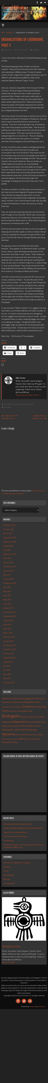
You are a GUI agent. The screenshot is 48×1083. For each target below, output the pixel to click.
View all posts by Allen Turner (28, 395)
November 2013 (9, 612)
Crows (26, 706)
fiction (37, 722)
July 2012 (6, 666)
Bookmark (7, 407)
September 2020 (9, 542)
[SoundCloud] (45, 2)
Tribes (15, 739)
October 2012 (8, 653)
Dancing (41, 706)
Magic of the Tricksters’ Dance (15, 832)
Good (10, 726)
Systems (40, 734)
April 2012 (7, 678)
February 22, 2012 (23, 50)
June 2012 (7, 670)
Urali (20, 738)
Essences (36, 717)
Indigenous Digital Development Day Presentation (23, 828)
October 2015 (8, 579)
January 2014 (8, 608)
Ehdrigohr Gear (26, 717)
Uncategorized (9, 883)
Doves (5, 710)
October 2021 (8, 529)
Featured (19, 722)
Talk (3, 739)
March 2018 (8, 562)
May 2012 (7, 674)
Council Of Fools (13, 7)
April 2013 (7, 629)
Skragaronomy (11, 946)
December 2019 (9, 554)
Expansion (7, 721)
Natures (19, 734)
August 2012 (8, 662)
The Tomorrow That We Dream (15, 836)
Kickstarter (7, 729)
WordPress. (41, 1006)
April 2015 (7, 595)
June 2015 (7, 587)
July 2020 (6, 550)
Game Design (8, 875)
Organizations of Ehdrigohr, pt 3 (39, 417)
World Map (13, 742)
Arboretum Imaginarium (24, 698)
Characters (35, 702)
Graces (15, 726)
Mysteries (26, 404)
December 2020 (9, 537)
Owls (32, 404)
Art (37, 698)
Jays (39, 726)
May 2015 (7, 591)
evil (42, 716)
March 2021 (8, 533)
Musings (6, 879)
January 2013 (8, 641)
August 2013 (8, 620)
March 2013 (8, 633)
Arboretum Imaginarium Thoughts (17, 863)
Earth (30, 711)
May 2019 (7, 558)
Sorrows (33, 734)
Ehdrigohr (9, 32)
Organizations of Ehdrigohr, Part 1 (9, 417)
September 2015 (9, 583)
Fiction (6, 871)
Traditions (9, 739)
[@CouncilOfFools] (41, 2)
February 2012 (9, 682)
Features (29, 722)
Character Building (20, 702)
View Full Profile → (9, 962)
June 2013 (7, 624)
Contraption (17, 707)
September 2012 (9, 658)
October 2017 (8, 571)
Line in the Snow (23, 729)
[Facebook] (37, 2)
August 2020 (8, 546)
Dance (34, 706)
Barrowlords (7, 702)
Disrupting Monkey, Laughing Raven (17, 824)
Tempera (33, 1006)
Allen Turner (8, 50)
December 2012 (9, 645)
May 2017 (7, 575)
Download (13, 711)
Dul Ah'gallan (22, 711)
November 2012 (9, 649)
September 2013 (9, 616)
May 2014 (7, 600)
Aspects (42, 698)
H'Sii (35, 726)
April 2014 (7, 604)
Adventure (7, 698)
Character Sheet (7, 707)
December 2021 (9, 525)
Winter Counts (29, 739)
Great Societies (17, 404)
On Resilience (8, 841)
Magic (35, 730)
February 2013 (9, 637)
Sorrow (26, 734)
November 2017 (9, 566)
